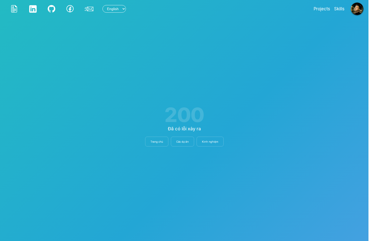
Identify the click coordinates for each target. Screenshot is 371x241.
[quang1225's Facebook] (70, 8)
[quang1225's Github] (51, 8)
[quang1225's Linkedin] (32, 8)
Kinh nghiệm (210, 141)
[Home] (357, 9)
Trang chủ (156, 141)
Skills (339, 8)
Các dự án (182, 141)
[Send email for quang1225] (88, 8)
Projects (322, 8)
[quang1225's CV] (14, 8)
